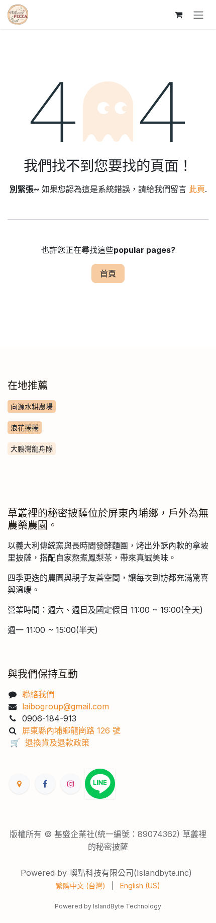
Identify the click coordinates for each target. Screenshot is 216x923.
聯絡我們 (38, 694)
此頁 (197, 189)
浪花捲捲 (25, 427)
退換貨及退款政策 (57, 742)
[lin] (100, 784)
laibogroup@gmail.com (67, 706)
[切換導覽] (198, 14)
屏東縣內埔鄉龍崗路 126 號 (71, 730)
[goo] (19, 784)
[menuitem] (80, 885)
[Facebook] (45, 784)
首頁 (108, 273)
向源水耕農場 (32, 406)
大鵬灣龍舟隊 (32, 448)
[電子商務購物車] (178, 15)
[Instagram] (71, 784)
